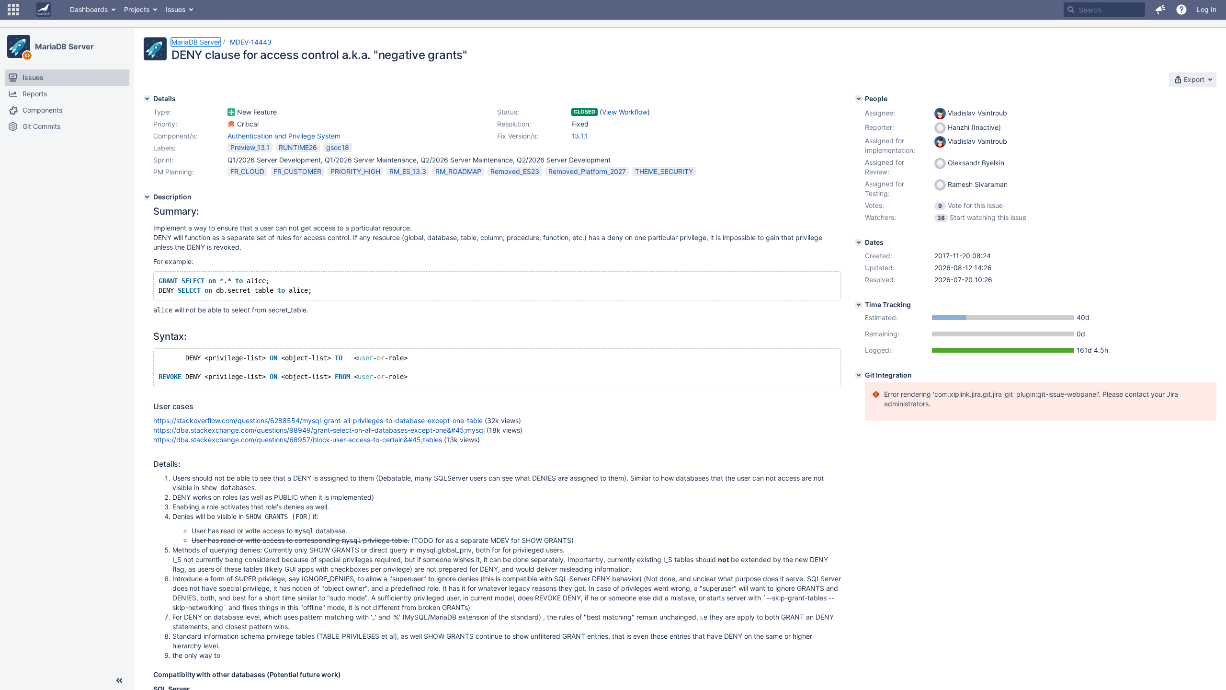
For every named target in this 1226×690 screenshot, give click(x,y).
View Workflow (624, 112)
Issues (175, 9)
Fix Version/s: (517, 136)
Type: (162, 112)
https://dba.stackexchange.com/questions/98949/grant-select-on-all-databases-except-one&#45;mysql (319, 430)
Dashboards (89, 9)
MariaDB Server (64, 46)
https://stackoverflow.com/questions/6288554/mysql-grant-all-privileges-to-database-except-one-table (318, 420)
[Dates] (858, 242)
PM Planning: (173, 172)
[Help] (1181, 9)
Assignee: (880, 113)
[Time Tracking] (858, 304)
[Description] (147, 197)
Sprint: (163, 160)
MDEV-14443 (251, 42)
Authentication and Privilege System (284, 136)
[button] (13, 9)
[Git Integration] (858, 375)
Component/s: (175, 136)
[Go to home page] (44, 9)
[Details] (147, 98)
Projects (136, 9)
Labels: (164, 148)
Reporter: (879, 127)
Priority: (165, 124)
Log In (1206, 9)
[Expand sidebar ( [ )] (119, 680)
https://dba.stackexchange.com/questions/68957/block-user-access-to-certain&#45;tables (297, 440)
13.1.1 (579, 136)
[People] (858, 98)
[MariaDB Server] (18, 46)
